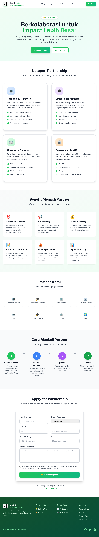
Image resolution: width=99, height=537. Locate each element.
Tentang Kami (84, 509)
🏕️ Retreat (39, 512)
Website (53, 437)
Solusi (74, 4)
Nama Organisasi (25, 417)
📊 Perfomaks (62, 509)
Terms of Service (85, 519)
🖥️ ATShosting (62, 512)
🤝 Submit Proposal (49, 475)
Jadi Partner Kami (40, 50)
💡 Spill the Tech (42, 509)
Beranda (35, 4)
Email (53, 427)
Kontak (91, 4)
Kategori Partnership (58, 417)
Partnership (64, 4)
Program (51, 4)
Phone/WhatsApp (25, 437)
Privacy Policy (84, 516)
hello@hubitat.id (49, 488)
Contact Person (25, 427)
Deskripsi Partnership (27, 446)
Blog (43, 4)
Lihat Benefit (60, 50)
